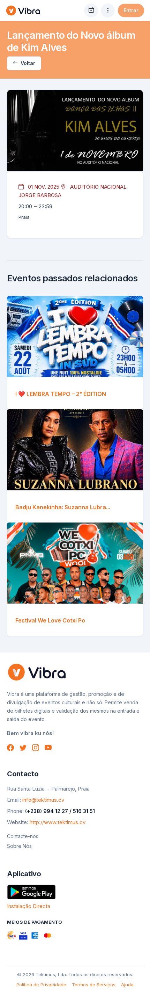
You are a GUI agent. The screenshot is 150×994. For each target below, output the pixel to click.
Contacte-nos (22, 836)
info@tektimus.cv (43, 800)
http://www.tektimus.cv (57, 822)
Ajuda (127, 984)
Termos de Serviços (93, 984)
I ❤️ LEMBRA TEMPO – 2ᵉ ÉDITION (60, 393)
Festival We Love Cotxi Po (50, 620)
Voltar (27, 63)
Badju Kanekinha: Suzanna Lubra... (62, 507)
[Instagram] (35, 747)
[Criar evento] (91, 10)
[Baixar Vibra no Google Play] (31, 891)
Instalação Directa (28, 906)
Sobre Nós (19, 846)
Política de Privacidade (41, 984)
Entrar (130, 10)
